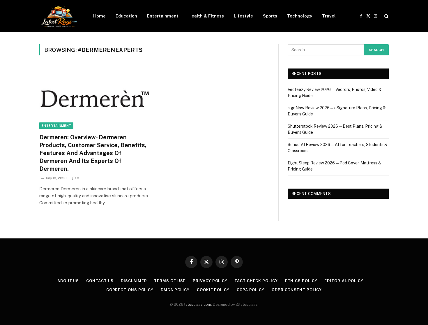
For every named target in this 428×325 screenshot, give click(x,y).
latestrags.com (197, 304)
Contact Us (100, 281)
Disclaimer (134, 281)
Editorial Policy (343, 281)
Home (99, 15)
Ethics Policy (301, 281)
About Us (68, 281)
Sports (270, 15)
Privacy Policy (210, 281)
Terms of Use (169, 281)
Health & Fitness (206, 15)
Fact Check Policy (256, 281)
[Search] (386, 16)
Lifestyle (243, 15)
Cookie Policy (213, 290)
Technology (299, 15)
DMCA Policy (175, 290)
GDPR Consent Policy (297, 290)
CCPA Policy (250, 290)
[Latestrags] (58, 16)
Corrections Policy (129, 290)
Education (126, 15)
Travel (329, 15)
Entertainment (162, 15)
